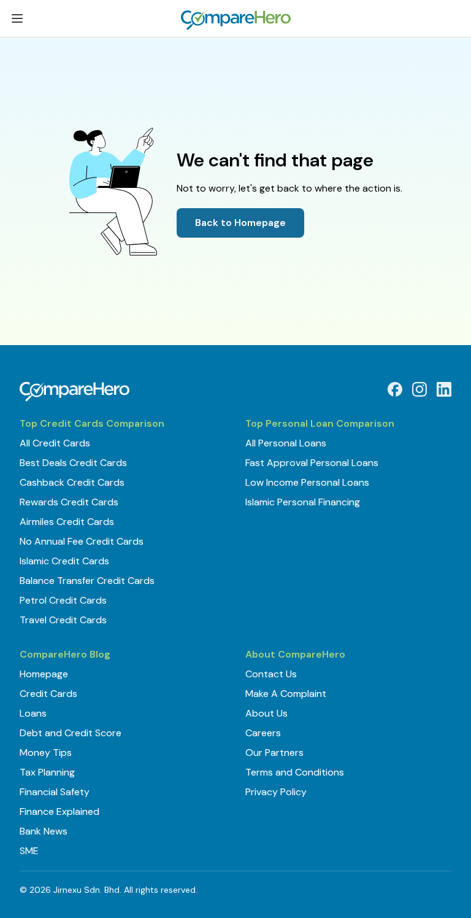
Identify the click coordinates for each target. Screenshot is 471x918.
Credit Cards (48, 693)
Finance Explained (59, 811)
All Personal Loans (285, 443)
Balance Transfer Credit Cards (87, 580)
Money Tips (46, 752)
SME (29, 850)
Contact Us (271, 673)
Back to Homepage (240, 222)
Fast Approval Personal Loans (311, 462)
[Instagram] (419, 389)
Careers (263, 732)
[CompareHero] (74, 392)
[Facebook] (395, 389)
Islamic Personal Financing (302, 502)
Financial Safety (55, 791)
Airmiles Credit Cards (67, 521)
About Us (266, 713)
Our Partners (274, 752)
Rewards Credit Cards (69, 502)
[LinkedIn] (444, 389)
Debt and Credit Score (70, 732)
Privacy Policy (276, 791)
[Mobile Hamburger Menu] (17, 20)
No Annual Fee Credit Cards (82, 541)
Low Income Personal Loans (307, 482)
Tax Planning (47, 772)
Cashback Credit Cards (72, 482)
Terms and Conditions (294, 772)
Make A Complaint (285, 693)
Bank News (43, 831)
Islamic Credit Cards (64, 560)
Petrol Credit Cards (63, 600)
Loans (33, 713)
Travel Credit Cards (63, 619)
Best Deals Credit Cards (73, 462)
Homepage (44, 673)
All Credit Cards (55, 443)
